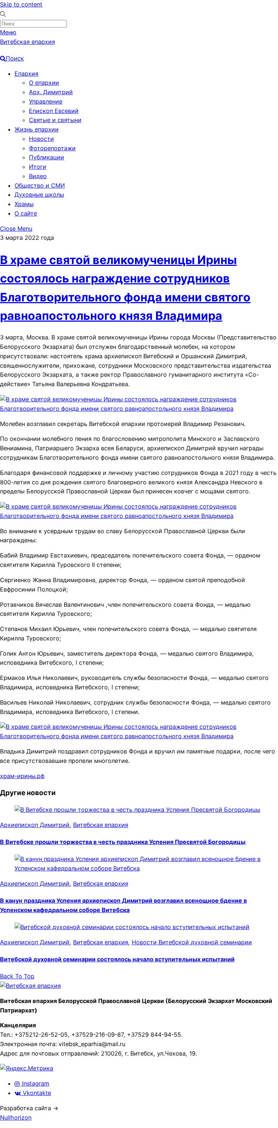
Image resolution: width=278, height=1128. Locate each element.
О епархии (44, 82)
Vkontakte (36, 1092)
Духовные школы (39, 194)
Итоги (37, 166)
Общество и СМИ (39, 185)
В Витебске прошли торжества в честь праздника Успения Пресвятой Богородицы (122, 841)
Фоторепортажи (52, 148)
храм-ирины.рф (22, 776)
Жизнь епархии (36, 129)
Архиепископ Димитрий (35, 824)
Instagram (34, 1083)
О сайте (25, 213)
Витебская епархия (100, 824)
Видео (38, 176)
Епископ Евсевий (54, 110)
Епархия (26, 73)
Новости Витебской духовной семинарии (192, 942)
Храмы (24, 204)
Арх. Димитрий (51, 92)
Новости (41, 138)
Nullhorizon (15, 1117)
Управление (45, 101)
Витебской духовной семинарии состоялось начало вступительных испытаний (117, 959)
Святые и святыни (55, 120)
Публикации (46, 157)
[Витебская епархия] (30, 985)
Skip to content (21, 4)
